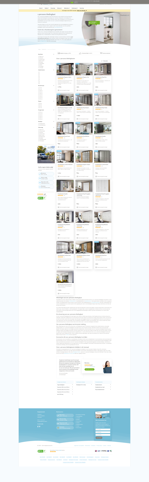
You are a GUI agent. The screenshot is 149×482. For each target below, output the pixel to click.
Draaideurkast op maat (99, 393)
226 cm (40, 116)
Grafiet (40, 65)
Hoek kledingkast (90, 463)
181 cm (40, 99)
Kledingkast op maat (92, 466)
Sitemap (109, 451)
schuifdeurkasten (72, 301)
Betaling (78, 425)
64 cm (40, 106)
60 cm (40, 105)
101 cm (40, 92)
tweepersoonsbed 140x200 (103, 466)
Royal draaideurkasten (99, 395)
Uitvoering (40, 127)
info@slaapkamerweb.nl (45, 182)
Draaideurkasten (98, 391)
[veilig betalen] (103, 457)
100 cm (40, 90)
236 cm (40, 117)
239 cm (40, 119)
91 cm (40, 89)
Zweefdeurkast (42, 125)
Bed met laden (82, 463)
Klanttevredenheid (105, 53)
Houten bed (97, 463)
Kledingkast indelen (104, 463)
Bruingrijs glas (42, 136)
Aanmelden (98, 444)
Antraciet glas (42, 131)
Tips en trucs (78, 433)
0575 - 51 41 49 (44, 174)
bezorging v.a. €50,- (65, 53)
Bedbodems (66, 8)
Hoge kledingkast (60, 391)
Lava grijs (41, 67)
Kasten (40, 8)
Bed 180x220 (75, 463)
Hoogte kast (41, 110)
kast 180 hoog (60, 400)
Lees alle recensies (89, 369)
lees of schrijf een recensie (45, 187)
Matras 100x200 (43, 466)
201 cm (40, 112)
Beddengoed (74, 8)
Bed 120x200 (42, 463)
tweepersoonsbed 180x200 (80, 468)
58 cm (40, 103)
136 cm (40, 93)
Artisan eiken (42, 59)
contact (67, 334)
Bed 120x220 (55, 463)
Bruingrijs (41, 62)
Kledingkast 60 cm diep (81, 391)
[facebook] (38, 433)
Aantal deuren (41, 70)
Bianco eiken (41, 60)
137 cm (40, 94)
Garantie (78, 429)
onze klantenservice (58, 27)
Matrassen (59, 8)
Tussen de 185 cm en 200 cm (63, 393)
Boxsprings (53, 8)
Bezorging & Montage (80, 420)
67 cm (40, 107)
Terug (39, 49)
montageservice (43, 41)
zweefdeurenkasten (95, 302)
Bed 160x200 (62, 463)
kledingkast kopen (76, 352)
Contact (77, 432)
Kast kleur (40, 54)
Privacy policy (99, 451)
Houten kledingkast (83, 466)
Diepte (39, 101)
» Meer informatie (96, 1)
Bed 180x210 (59, 466)
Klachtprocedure (79, 430)
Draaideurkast (42, 123)
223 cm (40, 115)
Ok (72, 2)
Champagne (41, 63)
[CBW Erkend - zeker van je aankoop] (41, 198)
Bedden (46, 8)
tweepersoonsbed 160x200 (68, 468)
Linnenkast (65, 466)
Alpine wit (41, 56)
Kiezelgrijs (41, 66)
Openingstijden (79, 422)
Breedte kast (41, 85)
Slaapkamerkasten (51, 466)
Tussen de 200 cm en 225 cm (63, 395)
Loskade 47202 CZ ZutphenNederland (41, 422)
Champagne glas (42, 139)
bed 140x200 (49, 463)
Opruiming (82, 8)
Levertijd (78, 424)
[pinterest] (40, 433)
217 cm (40, 113)
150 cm (40, 96)
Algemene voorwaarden (79, 451)
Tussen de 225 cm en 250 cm (63, 398)
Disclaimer (93, 451)
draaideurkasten (88, 301)
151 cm (40, 97)
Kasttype (40, 121)
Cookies (104, 451)
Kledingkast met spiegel (73, 466)
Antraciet (41, 58)
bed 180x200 (69, 463)
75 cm (40, 87)
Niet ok (76, 2)
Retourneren (78, 427)
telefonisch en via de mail (69, 353)
